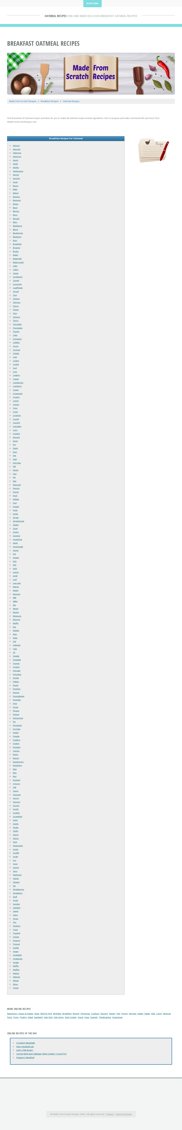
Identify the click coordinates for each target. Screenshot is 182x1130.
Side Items (59, 1017)
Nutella (16, 630)
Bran (15, 240)
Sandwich (38, 1017)
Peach (15, 685)
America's (17, 156)
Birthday (57, 1013)
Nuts (15, 634)
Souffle (16, 853)
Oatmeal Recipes (55, 16)
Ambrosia (17, 153)
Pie (14, 721)
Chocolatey (18, 328)
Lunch (159, 1013)
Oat (14, 641)
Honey (16, 550)
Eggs (15, 459)
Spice (15, 864)
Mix (14, 605)
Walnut (16, 973)
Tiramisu (16, 926)
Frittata (16, 499)
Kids (153, 1013)
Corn (15, 371)
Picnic (16, 1017)
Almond (16, 145)
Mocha (16, 612)
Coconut (16, 350)
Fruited (16, 506)
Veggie (16, 962)
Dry (14, 444)
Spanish (94, 1017)
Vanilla (16, 947)
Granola (16, 535)
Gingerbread (18, 521)
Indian (140, 1013)
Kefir (15, 568)
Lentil (15, 576)
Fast (14, 474)
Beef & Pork (46, 1013)
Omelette (17, 659)
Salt (14, 787)
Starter (16, 878)
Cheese (16, 298)
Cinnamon (17, 339)
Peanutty (17, 700)
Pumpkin (16, 747)
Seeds (15, 824)
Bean (15, 207)
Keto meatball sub (25, 1046)
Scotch (16, 809)
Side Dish (48, 1017)
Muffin (15, 623)
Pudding (16, 740)
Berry (15, 215)
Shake (15, 827)
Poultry (23, 1017)
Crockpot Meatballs (25, 1042)
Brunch (76, 1013)
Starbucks (17, 874)
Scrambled (17, 816)
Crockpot (17, 415)
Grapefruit (17, 539)
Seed (15, 820)
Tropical (16, 944)
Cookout (95, 1013)
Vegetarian (17, 958)
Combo (16, 360)
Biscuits (16, 218)
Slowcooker (18, 845)
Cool (15, 368)
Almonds (16, 149)
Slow (15, 842)
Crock (15, 411)
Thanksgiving (105, 1017)
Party (9, 1017)
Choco (15, 320)
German (132, 1013)
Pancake (16, 670)
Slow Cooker (71, 1017)
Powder (16, 736)
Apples (16, 167)
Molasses (17, 616)
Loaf (15, 579)
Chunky (16, 331)
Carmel (16, 280)
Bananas (17, 200)
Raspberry (17, 765)
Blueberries (18, 233)
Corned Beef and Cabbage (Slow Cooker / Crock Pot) (41, 1053)
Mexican (16, 594)
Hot (14, 554)
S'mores (16, 783)
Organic (16, 667)
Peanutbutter (18, 696)
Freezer (16, 488)
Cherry (16, 306)
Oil (14, 652)
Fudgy (15, 514)
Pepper (16, 714)
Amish (15, 160)
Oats (15, 649)
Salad (30, 1017)
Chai (15, 295)
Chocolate (17, 324)
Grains (16, 532)
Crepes (16, 404)
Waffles (16, 969)
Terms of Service (124, 1114)
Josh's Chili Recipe (24, 1050)
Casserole (17, 284)
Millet (15, 601)
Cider (15, 335)
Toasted (16, 933)
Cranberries (18, 382)
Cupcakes (17, 426)
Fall (14, 466)
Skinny (16, 838)
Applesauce (18, 171)
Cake (15, 266)
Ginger (16, 517)
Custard (16, 433)
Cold (15, 357)
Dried (15, 441)
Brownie (16, 247)
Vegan (15, 951)
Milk (14, 597)
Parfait (16, 678)
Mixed (15, 608)
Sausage (17, 794)
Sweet (15, 911)
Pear (15, 703)
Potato (16, 732)
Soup (86, 1017)
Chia (15, 313)
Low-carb (17, 583)
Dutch (15, 448)
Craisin (16, 379)
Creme (16, 401)
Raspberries (18, 762)
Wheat (16, 980)
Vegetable (17, 955)
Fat (14, 477)
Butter (15, 255)
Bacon (15, 185)
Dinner (112, 1013)
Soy (14, 860)
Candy (15, 273)
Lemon (16, 572)
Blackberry (17, 226)
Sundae (16, 904)
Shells (15, 831)
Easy (15, 452)
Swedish (16, 907)
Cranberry (17, 386)
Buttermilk (17, 258)
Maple (15, 590)
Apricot (16, 174)
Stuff (15, 897)
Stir (14, 886)
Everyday (17, 463)
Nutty (15, 638)
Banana (16, 196)
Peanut (16, 692)
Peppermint (18, 718)
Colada (16, 353)
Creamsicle (17, 393)
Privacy (109, 1114)
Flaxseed (17, 484)
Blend (15, 229)
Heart (15, 543)
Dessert (16, 437)
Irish (15, 561)
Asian (15, 182)
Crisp (15, 408)
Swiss (15, 915)
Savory (16, 798)
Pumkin (16, 743)
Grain (15, 528)
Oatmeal (16, 645)
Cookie (16, 364)
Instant (16, 557)
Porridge (16, 729)
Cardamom (17, 277)
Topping (16, 940)
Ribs (15, 773)
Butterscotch (18, 262)
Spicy (15, 871)
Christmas (85, 1013)
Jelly (14, 565)
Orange (16, 663)
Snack (15, 849)
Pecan (15, 707)
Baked (15, 193)
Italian (147, 1013)
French (16, 492)
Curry (15, 430)
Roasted (16, 780)
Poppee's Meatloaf (25, 1057)
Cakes (15, 269)
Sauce (15, 791)
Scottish (16, 813)
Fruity (15, 510)
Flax (14, 481)
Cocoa (15, 346)
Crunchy (16, 422)
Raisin (15, 754)
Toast (15, 929)
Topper (16, 937)
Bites (15, 222)
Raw (15, 769)
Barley (15, 204)
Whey (15, 984)
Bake (15, 189)
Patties (16, 681)
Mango (16, 586)
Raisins (16, 758)
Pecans (16, 710)
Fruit (15, 503)
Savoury (16, 802)
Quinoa (16, 751)
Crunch (16, 419)
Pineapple (17, 725)
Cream (16, 390)
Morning (16, 619)
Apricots (16, 178)
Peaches (16, 689)
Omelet (16, 656)
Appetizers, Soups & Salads (20, 1013)
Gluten (16, 525)
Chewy (16, 309)
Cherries (16, 302)
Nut (14, 627)
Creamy (16, 397)
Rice (14, 776)
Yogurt (15, 988)
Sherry (16, 834)
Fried (15, 495)
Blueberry (17, 236)
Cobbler (16, 342)
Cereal (16, 291)
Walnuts (16, 977)
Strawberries (18, 889)
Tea (14, 922)
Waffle (16, 966)
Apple (15, 163)
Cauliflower (18, 287)
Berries (16, 211)
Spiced (16, 867)
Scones (16, 805)
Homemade (18, 546)
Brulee (16, 251)
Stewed (16, 882)
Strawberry (18, 893)
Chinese (16, 317)
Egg (14, 455)
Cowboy (16, 375)
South (15, 856)
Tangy (15, 918)
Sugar (15, 900)
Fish (118, 1013)
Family (15, 470)
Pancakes (17, 674)
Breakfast (17, 244)
